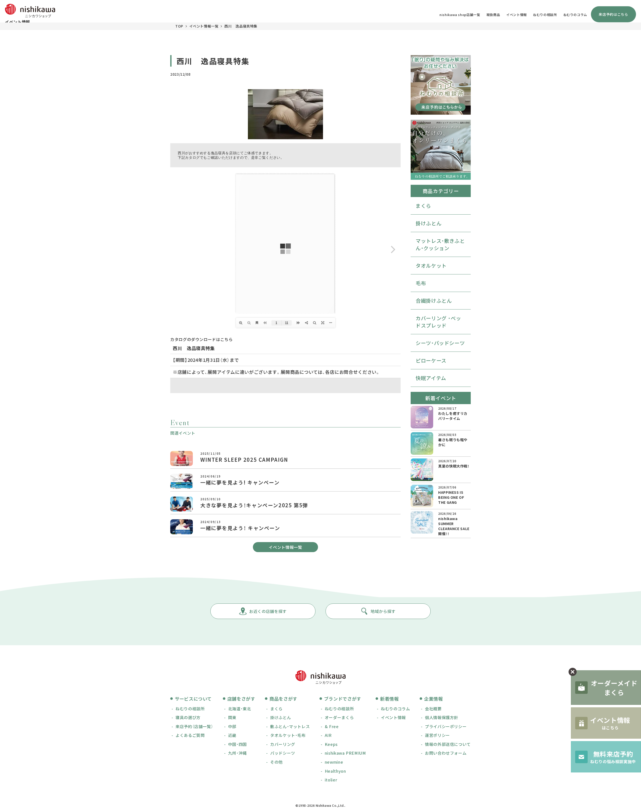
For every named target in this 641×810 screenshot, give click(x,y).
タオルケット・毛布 (288, 735)
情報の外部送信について (448, 744)
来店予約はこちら (613, 14)
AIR (328, 735)
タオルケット (431, 265)
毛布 (421, 283)
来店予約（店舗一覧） (194, 726)
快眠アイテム (431, 378)
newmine (334, 762)
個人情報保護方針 (441, 717)
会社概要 (433, 709)
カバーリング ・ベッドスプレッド (438, 321)
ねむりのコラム (575, 14)
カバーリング (282, 744)
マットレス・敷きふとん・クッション (440, 244)
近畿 (232, 735)
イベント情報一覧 (204, 26)
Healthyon (335, 771)
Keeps (331, 744)
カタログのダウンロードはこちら (201, 339)
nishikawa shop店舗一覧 (459, 14)
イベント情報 (516, 14)
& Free (332, 726)
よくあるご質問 (190, 735)
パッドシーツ (282, 753)
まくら (423, 205)
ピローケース (431, 360)
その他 (276, 762)
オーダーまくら (339, 717)
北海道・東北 (239, 709)
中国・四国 (237, 744)
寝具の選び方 (188, 717)
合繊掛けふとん (434, 300)
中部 (232, 726)
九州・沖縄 (237, 753)
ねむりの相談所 (545, 14)
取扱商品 (493, 14)
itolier (331, 780)
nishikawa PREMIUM (345, 753)
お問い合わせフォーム (445, 753)
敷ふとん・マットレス (290, 726)
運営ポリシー (437, 735)
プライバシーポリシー (445, 726)
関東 (232, 717)
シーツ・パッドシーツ (440, 343)
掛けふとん (428, 223)
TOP (179, 26)
